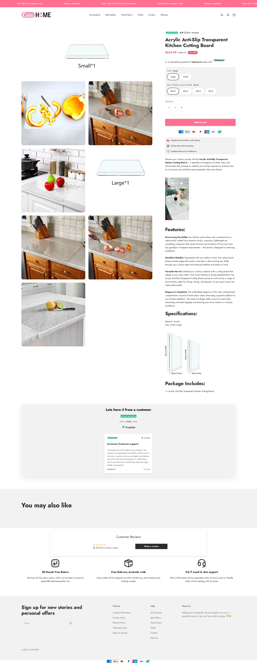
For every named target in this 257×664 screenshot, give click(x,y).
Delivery (164, 14)
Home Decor (127, 14)
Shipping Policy (120, 627)
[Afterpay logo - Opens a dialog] (219, 61)
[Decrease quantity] (169, 107)
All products (94, 14)
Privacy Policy (119, 617)
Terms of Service (120, 632)
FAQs (140, 14)
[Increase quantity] (181, 107)
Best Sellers (111, 14)
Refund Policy (119, 622)
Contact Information (122, 612)
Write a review (151, 546)
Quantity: (169, 101)
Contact (151, 14)
